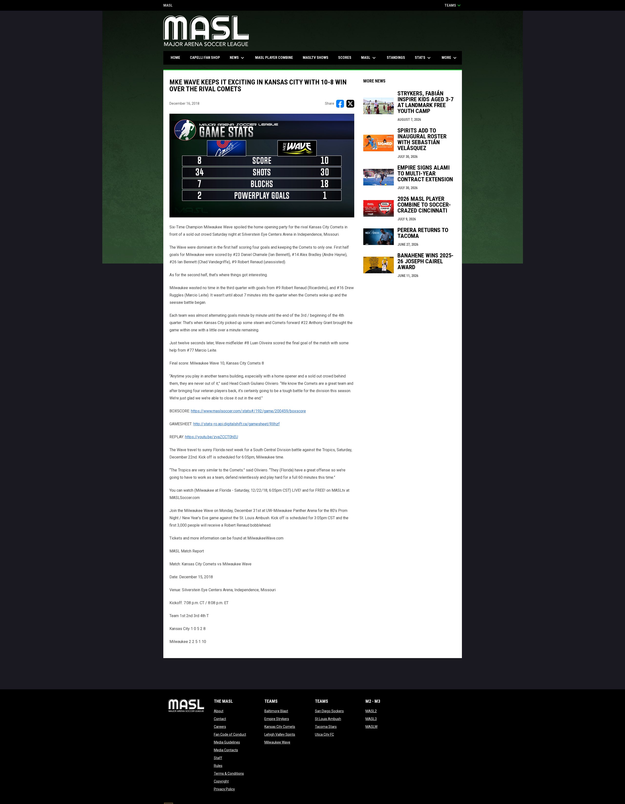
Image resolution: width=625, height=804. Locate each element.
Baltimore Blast (276, 711)
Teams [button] (453, 5)
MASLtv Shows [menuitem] (315, 57)
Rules (218, 766)
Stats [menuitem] (423, 58)
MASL (168, 5)
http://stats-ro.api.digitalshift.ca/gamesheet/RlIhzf (236, 424)
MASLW (371, 727)
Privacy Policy (224, 789)
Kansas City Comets (279, 727)
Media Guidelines (227, 742)
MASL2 (371, 711)
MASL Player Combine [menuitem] (274, 57)
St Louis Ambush (328, 719)
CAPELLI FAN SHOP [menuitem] (207, 57)
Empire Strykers (276, 719)
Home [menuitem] (175, 57)
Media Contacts (226, 750)
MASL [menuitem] (369, 58)
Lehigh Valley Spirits (279, 734)
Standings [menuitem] (396, 57)
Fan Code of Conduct (230, 734)
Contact (220, 719)
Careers (220, 727)
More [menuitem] (450, 58)
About (218, 711)
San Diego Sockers (329, 711)
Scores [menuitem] (344, 57)
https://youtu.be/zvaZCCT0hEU (211, 437)
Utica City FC (324, 734)
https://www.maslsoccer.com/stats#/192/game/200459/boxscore (248, 411)
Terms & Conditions (229, 773)
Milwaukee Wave (277, 742)
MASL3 (371, 719)
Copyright (221, 781)
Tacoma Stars (326, 727)
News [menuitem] (237, 58)
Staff (218, 758)
